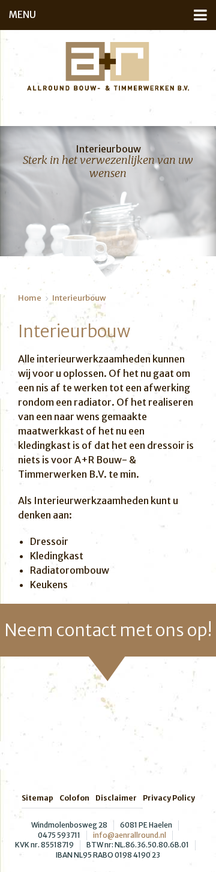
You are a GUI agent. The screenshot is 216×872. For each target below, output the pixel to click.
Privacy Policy (169, 797)
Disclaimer (116, 797)
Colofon (74, 797)
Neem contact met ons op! (108, 630)
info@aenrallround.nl (129, 835)
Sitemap (37, 797)
